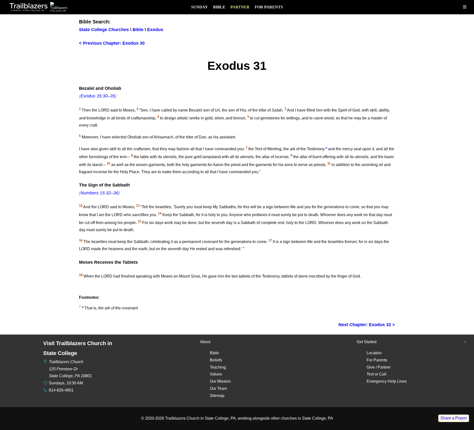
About (205, 342)
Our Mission (220, 381)
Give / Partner (379, 367)
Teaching (218, 367)
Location (374, 353)
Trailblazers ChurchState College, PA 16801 (70, 369)
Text (370, 374)
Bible (219, 7)
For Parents (269, 7)
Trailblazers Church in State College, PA (200, 418)
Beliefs (216, 360)
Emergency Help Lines (387, 381)
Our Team (218, 388)
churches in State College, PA (307, 418)
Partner (240, 7)
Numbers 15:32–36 (99, 192)
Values (216, 374)
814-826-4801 (61, 390)
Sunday (199, 7)
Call (382, 374)
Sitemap (217, 395)
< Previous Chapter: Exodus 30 (112, 43)
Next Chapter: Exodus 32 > (366, 324)
